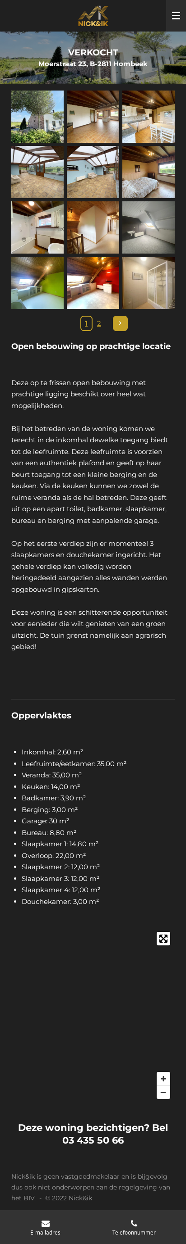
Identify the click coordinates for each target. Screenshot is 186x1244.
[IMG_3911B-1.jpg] (149, 227)
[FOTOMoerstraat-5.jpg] (37, 116)
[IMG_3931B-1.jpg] (37, 283)
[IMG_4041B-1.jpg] (93, 172)
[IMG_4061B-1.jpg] (37, 227)
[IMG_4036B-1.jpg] (37, 172)
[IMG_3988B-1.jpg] (93, 116)
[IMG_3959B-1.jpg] (93, 227)
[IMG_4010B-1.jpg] (149, 116)
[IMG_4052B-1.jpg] (149, 172)
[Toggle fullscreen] (163, 938)
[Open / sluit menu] (176, 16)
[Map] (93, 1015)
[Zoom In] (163, 1078)
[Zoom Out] (163, 1092)
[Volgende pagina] (120, 323)
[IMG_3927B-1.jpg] (149, 283)
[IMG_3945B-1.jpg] (93, 283)
